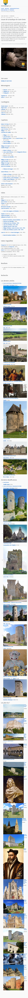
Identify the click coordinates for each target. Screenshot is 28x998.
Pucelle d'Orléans (7, 383)
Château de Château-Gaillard (25, 720)
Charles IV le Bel (4, 164)
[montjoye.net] (6, 3)
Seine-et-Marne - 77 (7, 604)
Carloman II (3, 114)
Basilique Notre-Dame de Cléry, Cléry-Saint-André (25, 881)
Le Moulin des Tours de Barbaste (9, 362)
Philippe (2, 130)
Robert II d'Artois (7, 150)
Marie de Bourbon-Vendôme (9, 235)
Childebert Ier (6, 91)
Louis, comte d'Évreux (8, 152)
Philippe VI (3, 200)
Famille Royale (6, 484)
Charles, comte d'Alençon (8, 179)
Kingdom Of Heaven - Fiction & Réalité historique (25, 955)
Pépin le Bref (4, 107)
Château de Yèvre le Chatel (8, 646)
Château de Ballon (6, 438)
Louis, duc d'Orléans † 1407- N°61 (10, 224)
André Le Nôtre (25, 777)
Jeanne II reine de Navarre (7, 183)
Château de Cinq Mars (7, 521)
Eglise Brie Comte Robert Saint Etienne (10, 676)
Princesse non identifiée (8, 157)
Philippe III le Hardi (5, 146)
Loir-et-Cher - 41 (6, 576)
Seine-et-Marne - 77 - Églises (9, 678)
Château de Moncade (7, 697)
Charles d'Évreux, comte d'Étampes (11, 177)
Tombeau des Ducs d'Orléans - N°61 (11, 223)
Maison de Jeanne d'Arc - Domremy (25, 944)
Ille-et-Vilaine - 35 (7, 477)
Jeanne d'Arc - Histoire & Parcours (8, 740)
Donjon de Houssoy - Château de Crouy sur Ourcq (12, 602)
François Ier (11, 246)
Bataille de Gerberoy (7, 341)
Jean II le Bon (4, 201)
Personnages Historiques (8, 285)
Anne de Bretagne (15, 232)
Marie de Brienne (7, 143)
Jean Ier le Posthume (5, 166)
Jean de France (19, 138)
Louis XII (3, 232)
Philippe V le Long (5, 163)
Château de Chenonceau (25, 745)
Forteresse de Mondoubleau (8, 574)
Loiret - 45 (5, 648)
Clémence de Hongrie (8, 169)
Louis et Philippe (7, 141)
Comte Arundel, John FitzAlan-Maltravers (10, 398)
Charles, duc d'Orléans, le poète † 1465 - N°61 (13, 229)
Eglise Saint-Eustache (25, 914)
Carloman (3, 109)
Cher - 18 (5, 623)
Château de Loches (25, 835)
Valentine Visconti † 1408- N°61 (10, 226)
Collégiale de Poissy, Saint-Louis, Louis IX (24, 819)
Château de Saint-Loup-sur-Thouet (9, 455)
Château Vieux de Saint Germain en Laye (25, 736)
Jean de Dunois (6, 482)
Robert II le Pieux (5, 124)
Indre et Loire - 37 (7, 524)
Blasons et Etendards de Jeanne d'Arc (8, 759)
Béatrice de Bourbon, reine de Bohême (11, 219)
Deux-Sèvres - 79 (7, 457)
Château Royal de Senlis (7, 325)
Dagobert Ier (4, 95)
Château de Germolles (7, 304)
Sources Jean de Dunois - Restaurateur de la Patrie (12, 283)
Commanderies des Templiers (9, 545)
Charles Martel (4, 106)
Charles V (3, 203)
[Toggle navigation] (26, 3)
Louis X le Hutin (4, 161)
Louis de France (6, 136)
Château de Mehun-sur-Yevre (8, 621)
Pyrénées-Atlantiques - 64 (9, 699)
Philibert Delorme (25, 849)
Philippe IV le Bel (4, 159)
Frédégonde (6, 93)
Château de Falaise (25, 929)
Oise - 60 (5, 327)
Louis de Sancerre (5, 208)
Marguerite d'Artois (21, 152)
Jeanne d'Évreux (4, 171)
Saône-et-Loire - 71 (7, 306)
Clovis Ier (5, 89)
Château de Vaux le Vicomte (25, 705)
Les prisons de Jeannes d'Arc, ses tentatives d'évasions (12, 381)
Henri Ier (3, 127)
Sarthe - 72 (5, 440)
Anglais (4, 400)
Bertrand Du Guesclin (5, 206)
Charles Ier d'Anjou (7, 174)
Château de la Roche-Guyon (25, 764)
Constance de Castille (6, 132)
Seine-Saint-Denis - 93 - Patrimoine (7, 15)
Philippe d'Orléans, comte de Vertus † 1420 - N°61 (14, 228)
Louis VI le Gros (4, 129)
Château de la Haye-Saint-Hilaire (9, 474)
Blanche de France (7, 138)
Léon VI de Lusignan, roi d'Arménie (11, 211)
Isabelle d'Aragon (5, 147)
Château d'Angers (25, 901)
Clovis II (3, 97)
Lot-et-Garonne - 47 (7, 364)
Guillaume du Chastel (5, 217)
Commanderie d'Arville (7, 543)
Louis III (3, 112)
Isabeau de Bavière (5, 215)
